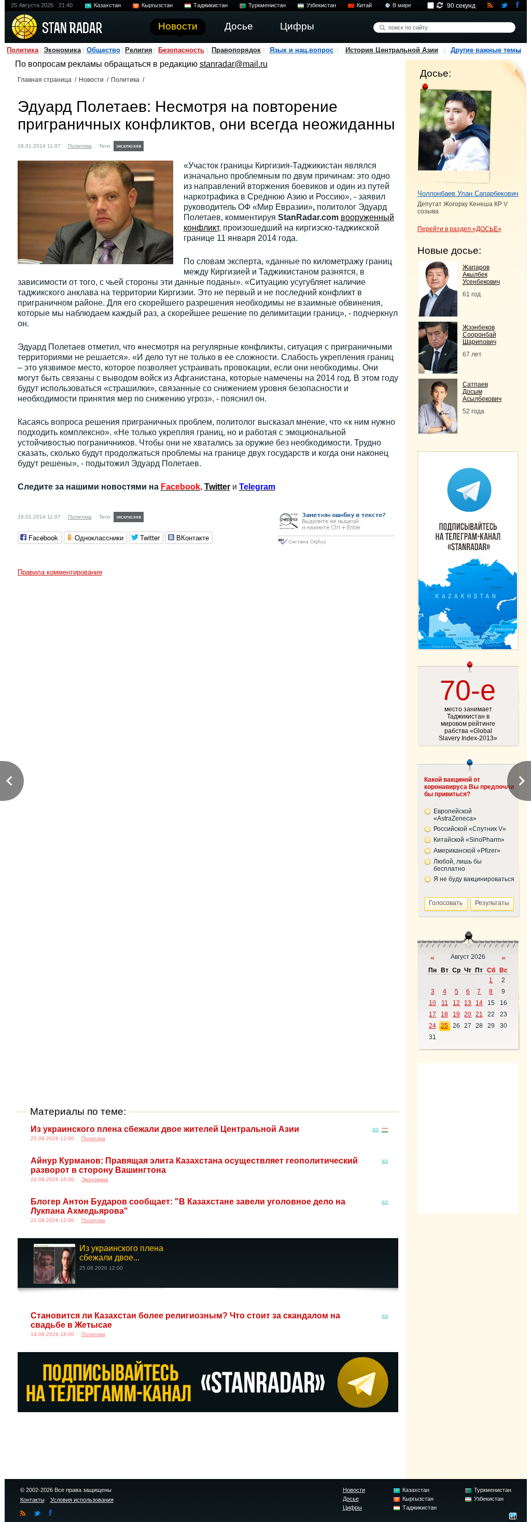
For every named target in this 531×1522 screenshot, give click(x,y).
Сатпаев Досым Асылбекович (482, 392)
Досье (351, 1499)
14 (479, 1003)
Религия (138, 50)
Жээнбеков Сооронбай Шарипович (479, 335)
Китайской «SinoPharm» (469, 839)
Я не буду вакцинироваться (474, 879)
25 (444, 1025)
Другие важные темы (486, 50)
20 (467, 1014)
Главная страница (45, 79)
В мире (402, 5)
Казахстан (107, 5)
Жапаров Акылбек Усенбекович (481, 274)
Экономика (62, 50)
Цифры (352, 1507)
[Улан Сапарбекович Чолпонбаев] (454, 133)
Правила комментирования (60, 572)
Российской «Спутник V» (470, 828)
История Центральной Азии (391, 50)
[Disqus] (208, 710)
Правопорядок (236, 50)
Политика (22, 50)
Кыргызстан (157, 5)
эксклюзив (128, 146)
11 (444, 1003)
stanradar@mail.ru (234, 64)
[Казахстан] (375, 1130)
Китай (364, 5)
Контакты (32, 1500)
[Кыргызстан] (152, 144)
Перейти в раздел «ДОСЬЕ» (459, 229)
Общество (103, 50)
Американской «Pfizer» (467, 850)
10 (432, 1003)
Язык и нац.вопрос (301, 50)
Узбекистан (321, 5)
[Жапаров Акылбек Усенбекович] (437, 313)
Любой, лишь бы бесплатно (458, 865)
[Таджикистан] (162, 144)
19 (456, 1014)
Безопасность (181, 50)
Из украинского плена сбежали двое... (121, 1253)
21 (479, 1014)
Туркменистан (267, 5)
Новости (91, 79)
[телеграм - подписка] (467, 646)
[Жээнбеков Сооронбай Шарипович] (437, 370)
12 (456, 1003)
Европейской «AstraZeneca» (455, 815)
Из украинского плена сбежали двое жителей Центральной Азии (165, 1129)
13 (467, 1003)
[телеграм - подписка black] (208, 1409)
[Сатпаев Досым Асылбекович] (437, 430)
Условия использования (82, 1500)
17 (432, 1014)
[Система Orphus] (336, 545)
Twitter (217, 486)
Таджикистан (210, 5)
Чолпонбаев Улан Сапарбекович (468, 193)
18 (444, 1014)
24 (432, 1025)
